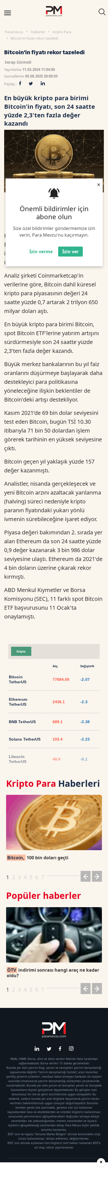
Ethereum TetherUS (18, 702)
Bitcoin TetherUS (17, 679)
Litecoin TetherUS (17, 759)
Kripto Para (62, 31)
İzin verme (41, 252)
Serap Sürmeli (18, 62)
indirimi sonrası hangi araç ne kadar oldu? (53, 973)
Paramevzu (14, 31)
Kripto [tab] (21, 651)
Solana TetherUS (25, 739)
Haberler (38, 31)
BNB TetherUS (22, 722)
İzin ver (70, 252)
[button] (86, 877)
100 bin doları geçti (37, 858)
